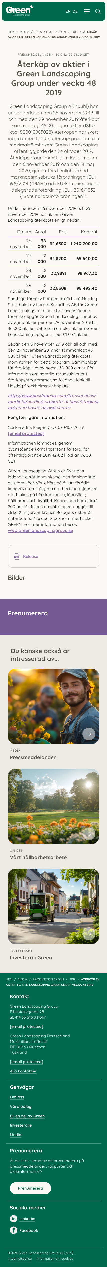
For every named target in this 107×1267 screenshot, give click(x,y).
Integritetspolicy (20, 1258)
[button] (87, 11)
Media (24, 32)
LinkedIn (27, 1218)
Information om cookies (55, 1258)
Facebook (28, 1230)
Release (30, 556)
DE (75, 11)
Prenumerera (30, 1188)
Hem (11, 32)
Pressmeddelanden (50, 32)
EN (68, 11)
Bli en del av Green (27, 1115)
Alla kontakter (23, 1071)
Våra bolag (20, 1106)
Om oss (17, 1097)
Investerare (21, 1125)
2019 (74, 32)
